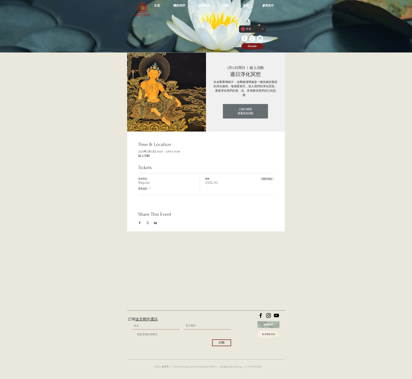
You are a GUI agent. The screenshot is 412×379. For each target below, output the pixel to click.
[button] (179, 4)
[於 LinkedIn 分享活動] (155, 223)
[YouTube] (260, 38)
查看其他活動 (245, 113)
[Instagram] (252, 38)
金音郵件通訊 (147, 319)
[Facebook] (244, 38)
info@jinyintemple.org (231, 366)
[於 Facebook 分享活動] (139, 223)
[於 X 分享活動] (147, 223)
